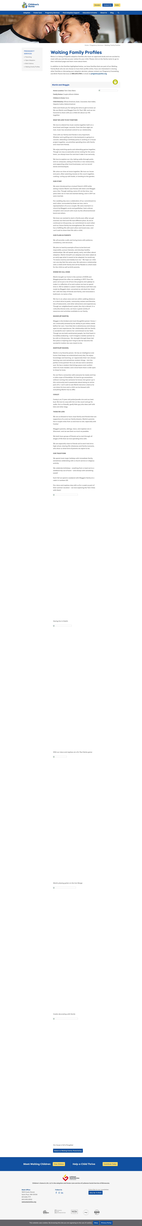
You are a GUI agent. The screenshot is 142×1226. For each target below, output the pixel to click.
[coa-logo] (60, 1213)
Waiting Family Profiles (32, 67)
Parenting (28, 57)
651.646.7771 (26, 1197)
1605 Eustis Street (28, 1192)
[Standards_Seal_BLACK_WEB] (45, 1214)
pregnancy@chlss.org (99, 74)
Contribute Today (110, 1164)
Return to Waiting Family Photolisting (68, 1151)
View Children (59, 1164)
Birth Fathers (29, 63)
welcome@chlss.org (29, 1202)
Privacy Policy (106, 1223)
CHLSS (31, 5)
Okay (96, 1223)
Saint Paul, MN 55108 (29, 1194)
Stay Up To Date (95, 1193)
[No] (140, 1223)
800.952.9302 (27, 1199)
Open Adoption (30, 60)
